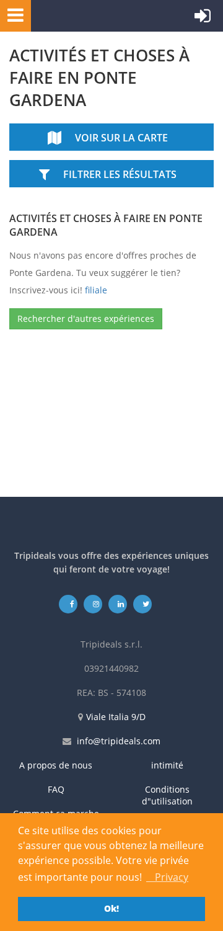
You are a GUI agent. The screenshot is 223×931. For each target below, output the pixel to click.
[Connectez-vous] (203, 18)
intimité (167, 765)
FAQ (56, 789)
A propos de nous (55, 765)
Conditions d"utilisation (167, 795)
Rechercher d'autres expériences (85, 318)
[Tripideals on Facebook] (68, 604)
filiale (96, 290)
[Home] (89, 16)
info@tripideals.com (118, 741)
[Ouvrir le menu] (12, 14)
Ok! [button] (111, 908)
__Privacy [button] (167, 877)
